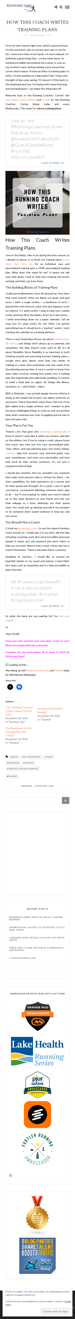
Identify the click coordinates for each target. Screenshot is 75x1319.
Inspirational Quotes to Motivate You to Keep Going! (37, 928)
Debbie (31, 99)
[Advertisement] (37, 853)
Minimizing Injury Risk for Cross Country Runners (36, 918)
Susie (22, 99)
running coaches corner (22, 769)
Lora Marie (11, 99)
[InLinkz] (37, 1255)
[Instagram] (72, 1308)
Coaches (10, 453)
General (27, 786)
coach (14, 757)
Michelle (58, 670)
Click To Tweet (50, 163)
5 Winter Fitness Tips (23, 958)
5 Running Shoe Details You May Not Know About (37, 939)
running (28, 763)
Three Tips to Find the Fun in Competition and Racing (36, 949)
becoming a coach (28, 528)
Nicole (29, 670)
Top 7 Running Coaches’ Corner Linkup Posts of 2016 (19, 711)
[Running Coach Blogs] (37, 1234)
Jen (47, 670)
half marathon (31, 757)
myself (46, 99)
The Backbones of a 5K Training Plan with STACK (18, 732)
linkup (48, 757)
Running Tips (45, 786)
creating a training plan (53, 431)
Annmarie (39, 670)
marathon (13, 763)
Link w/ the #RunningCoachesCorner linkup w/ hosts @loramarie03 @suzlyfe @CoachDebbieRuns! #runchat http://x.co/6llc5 (37, 139)
